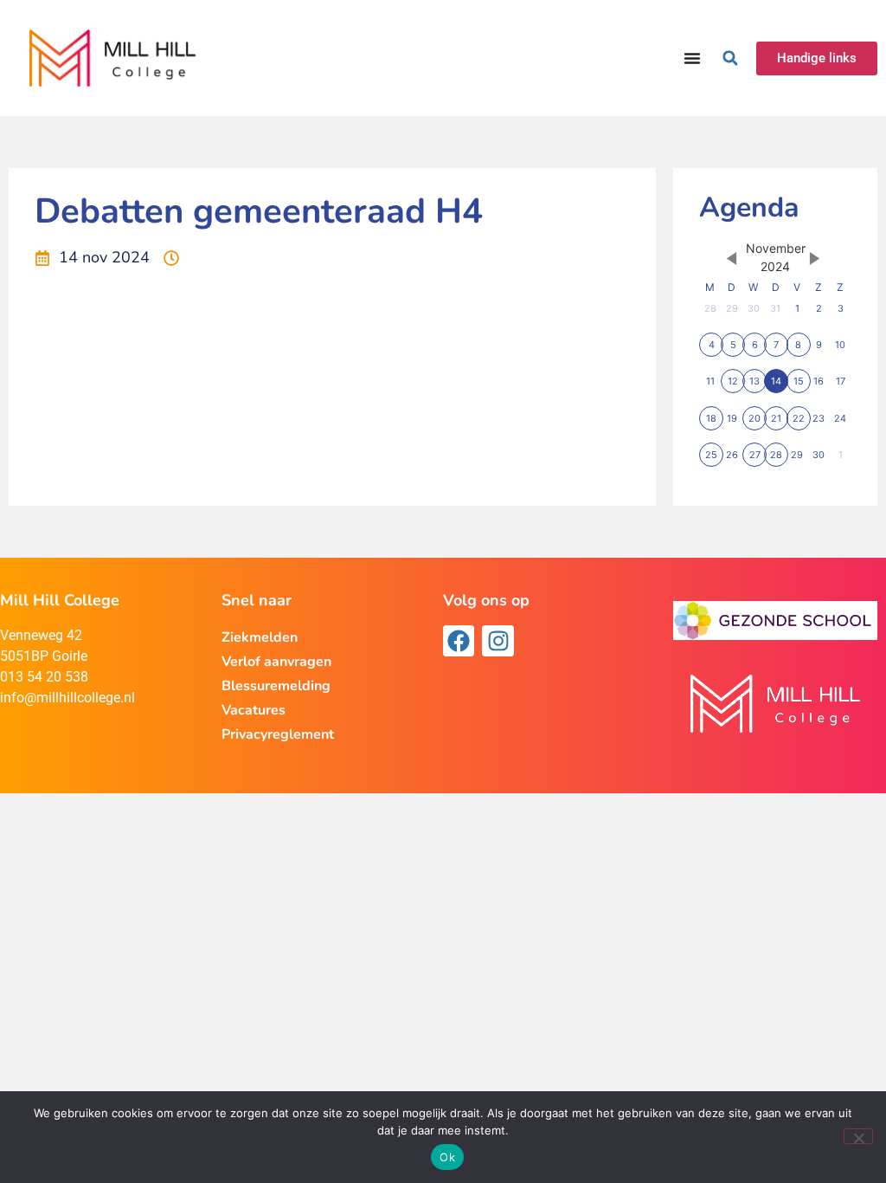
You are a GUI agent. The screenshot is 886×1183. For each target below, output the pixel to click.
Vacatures (254, 710)
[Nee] (858, 1136)
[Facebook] (458, 640)
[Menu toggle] (692, 58)
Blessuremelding (276, 685)
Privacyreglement (278, 734)
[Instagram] (497, 640)
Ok (447, 1157)
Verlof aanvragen (276, 661)
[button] (730, 58)
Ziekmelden (260, 637)
